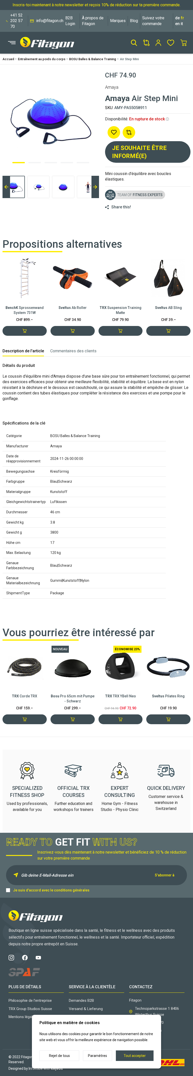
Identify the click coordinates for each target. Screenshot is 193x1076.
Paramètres (97, 1056)
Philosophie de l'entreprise (30, 1000)
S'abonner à (164, 875)
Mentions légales (22, 1017)
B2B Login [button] (70, 21)
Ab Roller (73, 308)
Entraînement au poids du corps (41, 59)
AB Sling (168, 308)
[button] (134, 43)
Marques (118, 20)
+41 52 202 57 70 (16, 21)
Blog (134, 20)
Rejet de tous (59, 1056)
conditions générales (71, 890)
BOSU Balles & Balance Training (92, 59)
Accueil (8, 59)
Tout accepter (135, 1056)
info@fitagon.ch (49, 20)
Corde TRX (24, 696)
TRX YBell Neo (120, 696)
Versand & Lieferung (86, 1009)
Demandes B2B (81, 1000)
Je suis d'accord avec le (51, 890)
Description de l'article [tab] (23, 351)
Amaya (111, 87)
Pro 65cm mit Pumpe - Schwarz (72, 698)
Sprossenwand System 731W (25, 310)
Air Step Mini (129, 59)
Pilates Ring (168, 696)
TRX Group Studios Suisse (30, 1009)
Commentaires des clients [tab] (73, 351)
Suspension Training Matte (120, 310)
